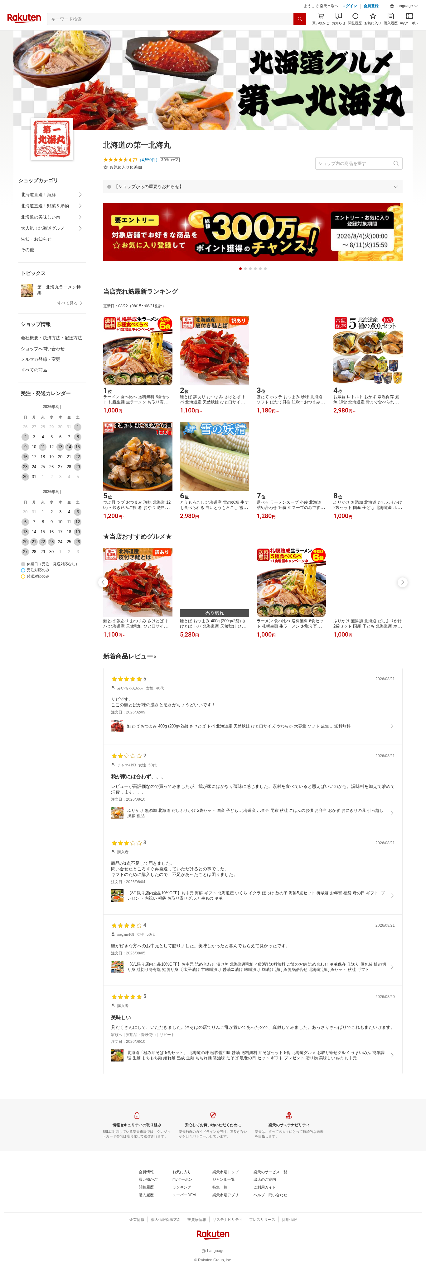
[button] (404, 6)
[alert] (253, 186)
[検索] (299, 19)
